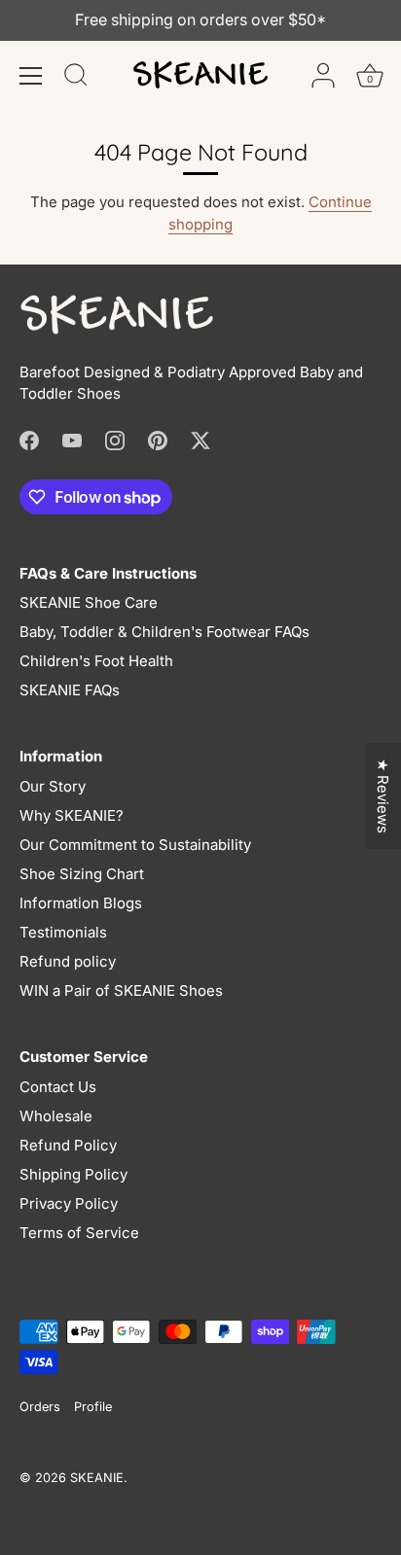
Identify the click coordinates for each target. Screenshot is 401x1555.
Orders (39, 1406)
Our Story (52, 786)
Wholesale (55, 1116)
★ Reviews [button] (383, 796)
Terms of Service (79, 1232)
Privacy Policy (68, 1203)
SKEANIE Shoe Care (88, 602)
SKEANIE (97, 1477)
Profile (93, 1406)
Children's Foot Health (96, 661)
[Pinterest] (157, 439)
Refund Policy (68, 1145)
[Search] (76, 77)
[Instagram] (115, 439)
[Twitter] (200, 439)
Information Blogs (80, 903)
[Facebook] (29, 439)
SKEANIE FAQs (69, 690)
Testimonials (63, 932)
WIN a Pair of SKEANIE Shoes (121, 990)
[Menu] (31, 75)
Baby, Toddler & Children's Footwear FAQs (164, 631)
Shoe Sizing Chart (81, 874)
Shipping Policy (73, 1174)
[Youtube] (72, 439)
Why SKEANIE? (71, 815)
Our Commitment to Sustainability (135, 844)
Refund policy (67, 961)
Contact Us (57, 1087)
